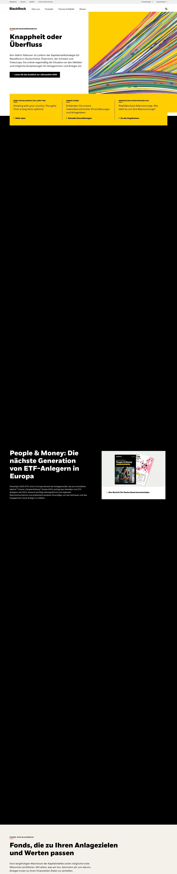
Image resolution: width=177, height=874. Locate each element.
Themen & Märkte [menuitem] (66, 9)
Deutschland (161, 2)
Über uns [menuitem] (36, 9)
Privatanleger (146, 2)
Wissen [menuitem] (82, 9)
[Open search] (166, 9)
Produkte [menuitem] (49, 9)
